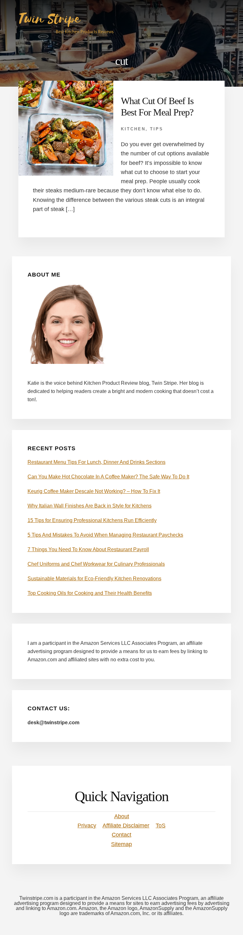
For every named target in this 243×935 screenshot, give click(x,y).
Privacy (87, 825)
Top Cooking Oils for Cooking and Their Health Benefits (90, 593)
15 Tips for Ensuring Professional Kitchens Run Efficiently (92, 520)
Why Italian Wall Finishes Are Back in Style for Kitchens (90, 505)
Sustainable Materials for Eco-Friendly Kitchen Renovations (94, 578)
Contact (121, 835)
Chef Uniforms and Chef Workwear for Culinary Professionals (96, 564)
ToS (160, 825)
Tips (156, 129)
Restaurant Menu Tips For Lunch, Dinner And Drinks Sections (96, 462)
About (121, 816)
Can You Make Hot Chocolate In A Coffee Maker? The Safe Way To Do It (108, 476)
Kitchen (133, 129)
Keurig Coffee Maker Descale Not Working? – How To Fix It (94, 491)
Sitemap (121, 844)
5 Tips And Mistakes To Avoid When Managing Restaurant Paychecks (105, 535)
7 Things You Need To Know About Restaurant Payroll (88, 549)
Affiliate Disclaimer (126, 825)
